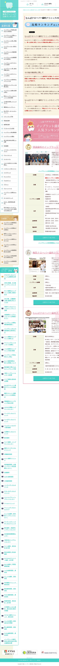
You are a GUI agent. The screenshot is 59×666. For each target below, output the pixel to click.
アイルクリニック (9, 503)
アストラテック (8, 155)
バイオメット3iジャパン (10, 168)
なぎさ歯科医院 (8, 476)
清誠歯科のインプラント (46, 147)
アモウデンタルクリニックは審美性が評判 (10, 276)
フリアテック (7, 172)
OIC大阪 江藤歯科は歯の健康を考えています (10, 300)
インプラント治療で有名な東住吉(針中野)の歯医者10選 (10, 641)
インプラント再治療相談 (10, 132)
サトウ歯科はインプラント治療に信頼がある (10, 292)
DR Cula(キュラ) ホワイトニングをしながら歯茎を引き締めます (10, 209)
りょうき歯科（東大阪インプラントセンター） (10, 515)
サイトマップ (29, 657)
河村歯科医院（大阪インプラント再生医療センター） (10, 466)
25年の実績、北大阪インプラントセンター (10, 284)
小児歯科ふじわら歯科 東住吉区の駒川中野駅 (10, 608)
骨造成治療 (7, 120)
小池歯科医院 (8, 481)
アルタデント (7, 180)
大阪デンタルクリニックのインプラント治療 (10, 308)
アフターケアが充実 (9, 128)
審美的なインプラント (9, 107)
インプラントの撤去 (9, 136)
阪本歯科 (6, 438)
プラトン (6, 184)
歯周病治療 (7, 124)
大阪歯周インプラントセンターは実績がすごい (10, 316)
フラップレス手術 (8, 116)
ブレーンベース (8, 188)
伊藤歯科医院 (8, 454)
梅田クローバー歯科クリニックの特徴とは (10, 395)
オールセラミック (8, 198)
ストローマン (7, 159)
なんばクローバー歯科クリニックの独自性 (10, 387)
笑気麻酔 (6, 146)
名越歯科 (6, 472)
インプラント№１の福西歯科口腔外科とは (10, 330)
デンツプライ (7, 176)
